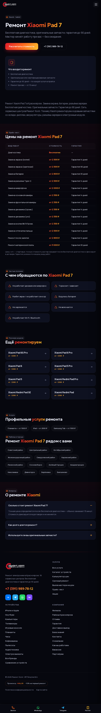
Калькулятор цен (60, 576)
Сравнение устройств (16, 662)
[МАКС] (29, 597)
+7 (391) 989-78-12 (53, 46)
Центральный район (38, 450)
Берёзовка (45, 472)
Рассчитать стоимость (21, 46)
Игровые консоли (13, 627)
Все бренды (11, 658)
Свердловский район (46, 457)
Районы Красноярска (62, 614)
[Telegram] (15, 597)
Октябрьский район (62, 450)
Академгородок (77, 465)
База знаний (58, 632)
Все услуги (57, 567)
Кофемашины (11, 641)
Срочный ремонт (60, 580)
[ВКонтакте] (8, 597)
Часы (7, 636)
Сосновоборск (35, 465)
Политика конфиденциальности (19, 690)
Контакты (57, 636)
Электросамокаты (14, 654)
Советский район (15, 450)
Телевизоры (11, 623)
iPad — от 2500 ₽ (40, 428)
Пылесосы (10, 645)
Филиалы (56, 610)
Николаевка (13, 472)
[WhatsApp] (22, 597)
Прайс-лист (58, 589)
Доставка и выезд (61, 627)
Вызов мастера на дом (63, 585)
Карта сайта (41, 690)
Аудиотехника (12, 649)
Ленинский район (15, 465)
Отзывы (56, 619)
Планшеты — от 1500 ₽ (17, 428)
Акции (55, 593)
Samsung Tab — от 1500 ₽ (64, 428)
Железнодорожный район (19, 457)
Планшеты (10, 632)
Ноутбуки (9, 614)
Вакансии (56, 649)
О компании (57, 641)
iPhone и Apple (12, 610)
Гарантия (56, 623)
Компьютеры (11, 619)
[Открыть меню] (96, 4)
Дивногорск (30, 472)
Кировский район (69, 457)
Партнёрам (58, 654)
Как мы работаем (60, 645)
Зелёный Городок (56, 465)
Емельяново (62, 472)
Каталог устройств (61, 572)
